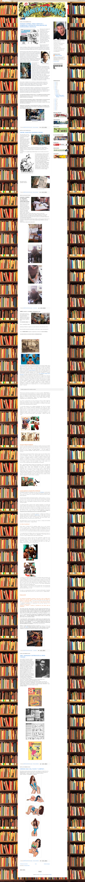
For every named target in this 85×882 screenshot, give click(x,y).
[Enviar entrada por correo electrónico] (40, 127)
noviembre (57, 94)
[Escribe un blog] (43, 127)
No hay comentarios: (36, 127)
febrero (56, 90)
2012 (55, 83)
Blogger (50, 874)
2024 (55, 108)
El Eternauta (41, 492)
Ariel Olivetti (22, 365)
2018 (55, 100)
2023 (55, 107)
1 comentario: (35, 650)
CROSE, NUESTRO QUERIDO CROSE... (32, 132)
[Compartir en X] (44, 127)
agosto (56, 91)
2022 (55, 105)
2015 (55, 87)
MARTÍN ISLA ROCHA (58, 55)
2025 (55, 109)
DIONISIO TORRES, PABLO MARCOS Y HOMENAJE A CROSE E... (59, 96)
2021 (55, 104)
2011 (55, 82)
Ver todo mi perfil (56, 61)
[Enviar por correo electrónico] (41, 127)
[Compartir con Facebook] (45, 127)
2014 (55, 86)
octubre (56, 92)
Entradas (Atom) (26, 865)
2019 (55, 101)
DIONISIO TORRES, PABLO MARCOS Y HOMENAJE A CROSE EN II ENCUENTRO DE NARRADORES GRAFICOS (33, 25)
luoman (41, 874)
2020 (55, 103)
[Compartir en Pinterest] (46, 127)
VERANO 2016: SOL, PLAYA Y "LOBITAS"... (32, 769)
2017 (55, 99)
